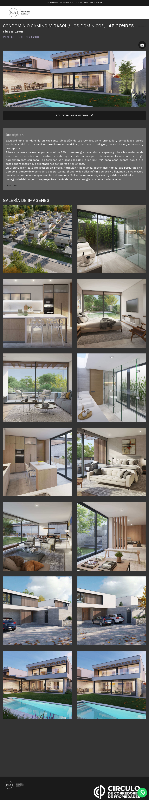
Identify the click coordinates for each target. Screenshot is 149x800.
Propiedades (30, 26)
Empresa (68, 26)
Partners (85, 26)
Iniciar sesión (137, 26)
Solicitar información (72, 115)
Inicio (12, 26)
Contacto (117, 26)
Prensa (101, 26)
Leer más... (12, 185)
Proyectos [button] (50, 26)
